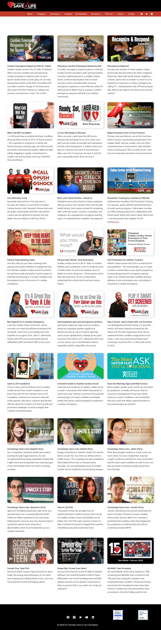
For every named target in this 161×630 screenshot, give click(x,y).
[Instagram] (152, 14)
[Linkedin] (93, 617)
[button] (30, 48)
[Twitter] (147, 14)
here (116, 222)
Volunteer (68, 14)
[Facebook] (142, 14)
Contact (131, 14)
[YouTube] (86, 617)
